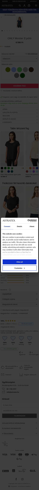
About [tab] (32, 226)
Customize (18, 268)
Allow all (19, 262)
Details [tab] (19, 226)
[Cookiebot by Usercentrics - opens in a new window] (28, 220)
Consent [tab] (7, 226)
